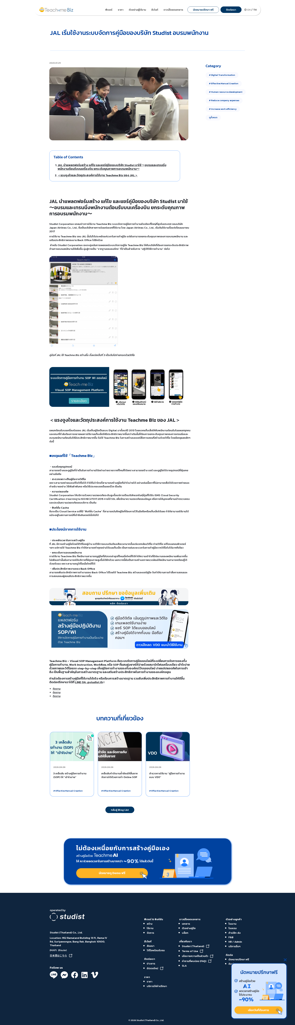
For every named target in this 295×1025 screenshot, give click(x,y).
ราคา (147, 977)
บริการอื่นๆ (234, 946)
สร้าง (149, 924)
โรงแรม (232, 928)
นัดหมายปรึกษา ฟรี (238, 959)
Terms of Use (190, 951)
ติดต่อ (229, 955)
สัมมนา (150, 946)
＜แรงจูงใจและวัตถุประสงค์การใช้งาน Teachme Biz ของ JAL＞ (98, 175)
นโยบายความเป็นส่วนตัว (195, 956)
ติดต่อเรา (149, 959)
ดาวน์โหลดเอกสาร (190, 919)
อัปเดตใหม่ (152, 968)
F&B (230, 937)
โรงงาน (232, 924)
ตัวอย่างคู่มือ (189, 928)
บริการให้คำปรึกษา (157, 986)
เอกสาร (186, 924)
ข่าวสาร (151, 964)
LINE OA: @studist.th (89, 682)
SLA (184, 966)
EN (249, 10)
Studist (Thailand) (193, 946)
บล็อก (185, 933)
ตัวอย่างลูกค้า (234, 919)
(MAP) (53, 950)
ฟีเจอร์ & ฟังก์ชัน (153, 919)
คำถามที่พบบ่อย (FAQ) (194, 961)
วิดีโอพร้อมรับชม (156, 950)
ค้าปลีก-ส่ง (234, 933)
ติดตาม (57, 689)
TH (255, 10)
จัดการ (150, 933)
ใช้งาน (150, 928)
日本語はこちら (58, 955)
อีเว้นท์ (147, 941)
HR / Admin (235, 942)
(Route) (62, 950)
